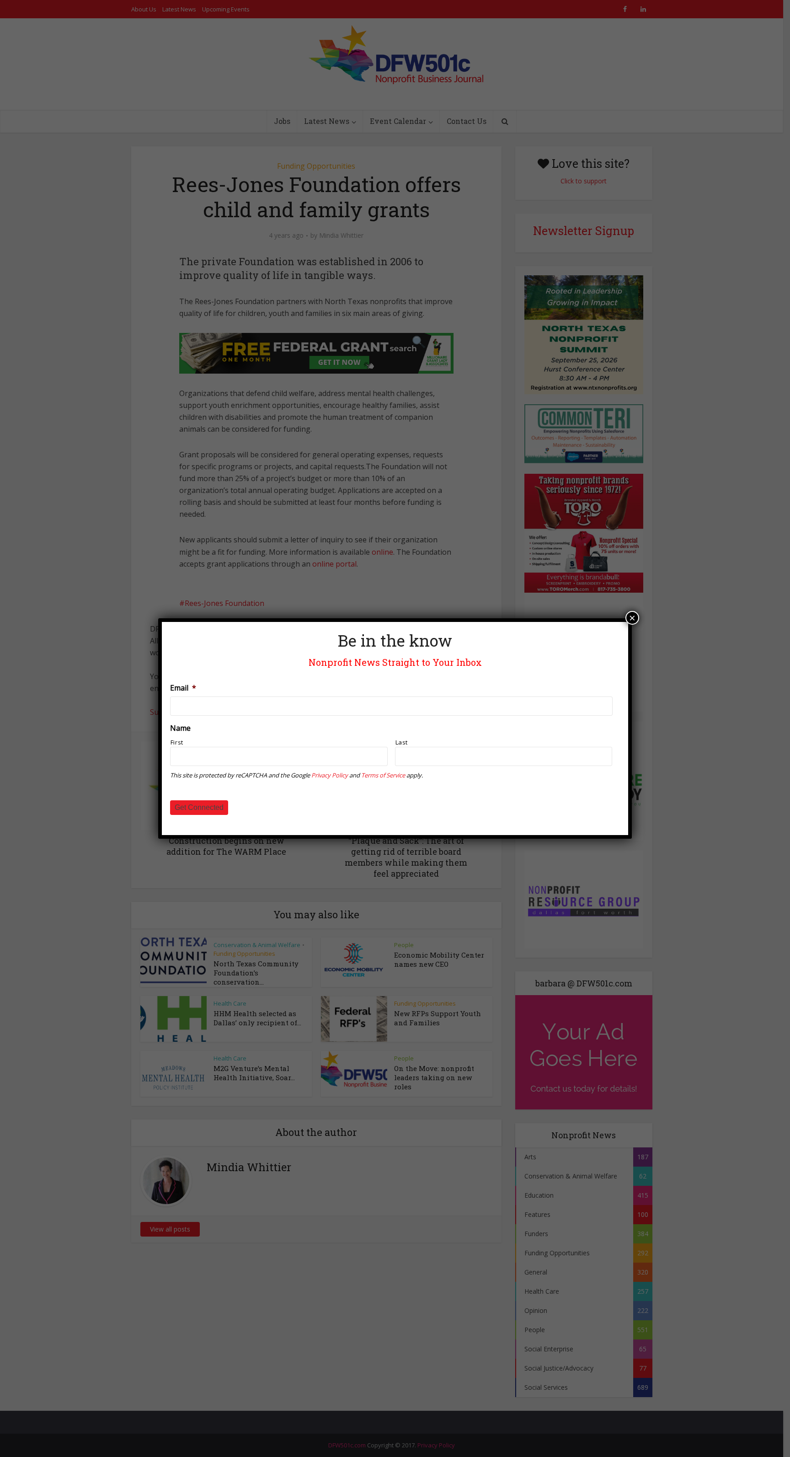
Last (401, 742)
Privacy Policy (329, 775)
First (177, 742)
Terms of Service (383, 775)
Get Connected (199, 807)
